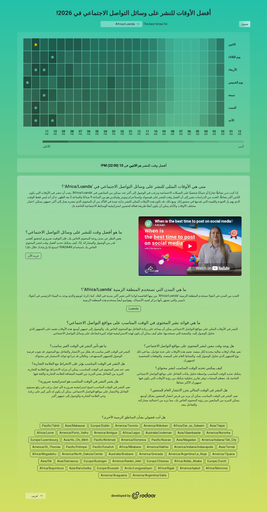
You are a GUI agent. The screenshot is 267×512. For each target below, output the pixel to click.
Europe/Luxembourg (44, 440)
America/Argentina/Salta (149, 475)
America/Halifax (158, 447)
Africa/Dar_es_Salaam (189, 425)
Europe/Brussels (108, 468)
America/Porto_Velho (73, 432)
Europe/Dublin (100, 425)
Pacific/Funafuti (103, 447)
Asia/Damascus (67, 461)
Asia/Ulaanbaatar (189, 432)
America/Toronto (126, 425)
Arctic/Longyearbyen (138, 468)
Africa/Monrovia (217, 468)
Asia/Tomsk (227, 447)
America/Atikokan (156, 425)
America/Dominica (133, 440)
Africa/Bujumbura (52, 468)
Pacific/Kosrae (161, 440)
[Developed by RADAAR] (133, 495)
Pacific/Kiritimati (105, 440)
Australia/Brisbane (121, 454)
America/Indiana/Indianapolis (193, 447)
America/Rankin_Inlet (126, 461)
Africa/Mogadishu (44, 454)
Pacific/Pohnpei (76, 447)
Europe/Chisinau (158, 461)
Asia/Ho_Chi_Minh (76, 440)
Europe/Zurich (216, 461)
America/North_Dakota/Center (82, 454)
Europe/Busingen (95, 461)
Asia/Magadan (186, 440)
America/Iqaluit (190, 468)
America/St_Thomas (46, 447)
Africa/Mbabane (130, 447)
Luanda (134, 308)
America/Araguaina (114, 475)
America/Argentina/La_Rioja (188, 454)
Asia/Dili (46, 461)
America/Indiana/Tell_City (219, 440)
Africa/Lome (45, 432)
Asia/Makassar (75, 425)
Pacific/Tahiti (50, 425)
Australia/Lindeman (159, 432)
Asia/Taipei (217, 425)
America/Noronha (218, 432)
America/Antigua (105, 432)
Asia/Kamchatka (80, 468)
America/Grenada (151, 454)
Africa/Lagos (131, 432)
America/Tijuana (223, 454)
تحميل (244, 24)
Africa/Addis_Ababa (188, 461)
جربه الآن (33, 255)
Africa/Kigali (166, 468)
